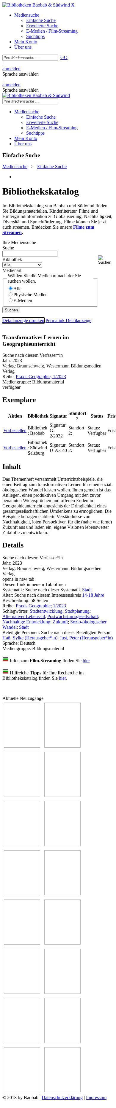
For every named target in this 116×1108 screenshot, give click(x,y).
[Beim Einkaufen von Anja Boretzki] (22, 1090)
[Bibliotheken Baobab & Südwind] (36, 4)
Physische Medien (30, 294)
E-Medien (22, 300)
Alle (17, 288)
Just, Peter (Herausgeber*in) (86, 637)
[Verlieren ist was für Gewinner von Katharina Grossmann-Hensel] (62, 844)
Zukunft (60, 621)
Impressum (96, 1097)
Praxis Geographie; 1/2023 (41, 376)
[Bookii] (22, 893)
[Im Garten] (22, 942)
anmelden (11, 68)
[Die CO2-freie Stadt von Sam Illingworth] (22, 795)
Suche (8, 247)
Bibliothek (12, 259)
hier (86, 660)
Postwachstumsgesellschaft (72, 616)
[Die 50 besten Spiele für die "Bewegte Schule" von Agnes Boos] (62, 992)
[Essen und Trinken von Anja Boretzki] (22, 1041)
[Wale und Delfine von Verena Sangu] (62, 795)
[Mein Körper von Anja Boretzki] (62, 1041)
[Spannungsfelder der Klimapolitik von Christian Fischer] (62, 746)
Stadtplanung (77, 611)
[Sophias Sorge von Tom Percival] (22, 844)
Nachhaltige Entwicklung (26, 621)
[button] (106, 260)
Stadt (87, 589)
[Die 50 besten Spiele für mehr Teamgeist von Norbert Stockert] (62, 942)
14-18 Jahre (93, 595)
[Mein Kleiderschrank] (62, 1090)
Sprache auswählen (20, 74)
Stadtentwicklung (46, 611)
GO (64, 57)
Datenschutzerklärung (62, 1097)
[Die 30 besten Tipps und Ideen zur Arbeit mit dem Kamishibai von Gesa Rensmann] (22, 746)
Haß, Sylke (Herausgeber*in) (29, 637)
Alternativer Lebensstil (23, 616)
